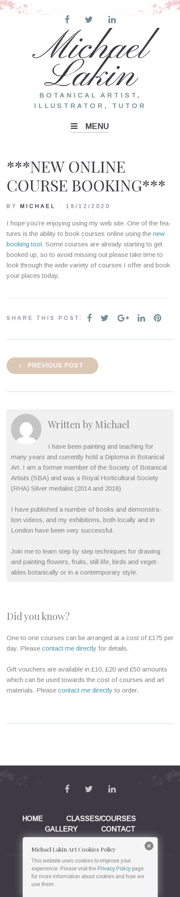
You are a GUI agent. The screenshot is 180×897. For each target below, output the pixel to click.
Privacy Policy (114, 869)
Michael (38, 206)
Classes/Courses (101, 818)
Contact (118, 829)
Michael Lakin (90, 62)
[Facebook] (67, 19)
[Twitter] (89, 19)
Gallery (61, 829)
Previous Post (55, 365)
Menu (97, 126)
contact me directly (69, 648)
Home (32, 818)
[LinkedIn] (112, 19)
